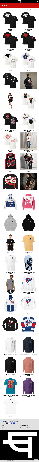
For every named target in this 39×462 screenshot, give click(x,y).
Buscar (3, 427)
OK (36, 427)
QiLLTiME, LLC (6, 460)
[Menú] (1, 1)
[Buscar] (3, 1)
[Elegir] (18, 27)
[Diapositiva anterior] (3, 20)
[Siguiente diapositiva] (17, 20)
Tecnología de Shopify (11, 460)
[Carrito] (38, 1)
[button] (31, 10)
